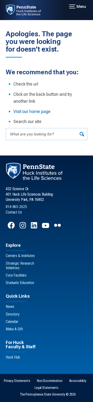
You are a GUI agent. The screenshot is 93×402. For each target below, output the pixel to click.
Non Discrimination (49, 381)
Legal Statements (46, 388)
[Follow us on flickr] (58, 227)
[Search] (82, 134)
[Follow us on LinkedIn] (34, 227)
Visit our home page (32, 111)
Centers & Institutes (20, 255)
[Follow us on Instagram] (23, 227)
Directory (13, 314)
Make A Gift (14, 329)
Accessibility (77, 381)
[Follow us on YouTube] (46, 227)
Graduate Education (20, 282)
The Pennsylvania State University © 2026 (48, 394)
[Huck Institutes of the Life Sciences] (26, 10)
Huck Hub (13, 357)
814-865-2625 (16, 206)
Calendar (12, 321)
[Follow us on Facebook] (12, 227)
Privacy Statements (17, 381)
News (10, 306)
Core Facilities (16, 275)
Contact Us (14, 212)
